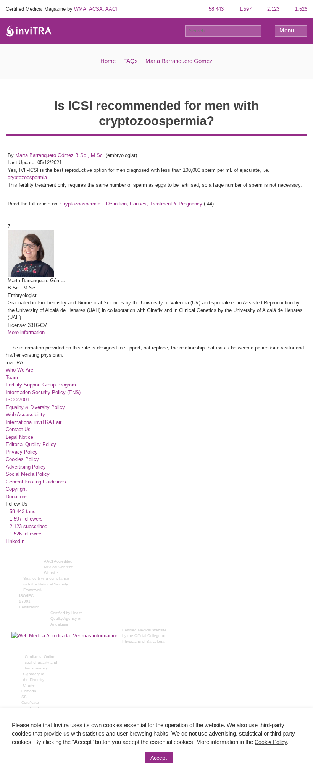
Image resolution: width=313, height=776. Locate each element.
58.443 (215, 9)
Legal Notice (19, 437)
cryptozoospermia (27, 177)
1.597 (245, 9)
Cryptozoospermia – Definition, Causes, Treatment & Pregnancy (131, 204)
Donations (17, 497)
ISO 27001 (17, 400)
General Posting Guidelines (36, 482)
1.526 (300, 9)
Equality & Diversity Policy (35, 407)
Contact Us (18, 429)
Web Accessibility (25, 414)
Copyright (16, 489)
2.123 (272, 9)
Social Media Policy (28, 474)
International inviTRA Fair (33, 422)
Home (108, 61)
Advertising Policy (26, 467)
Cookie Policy (271, 742)
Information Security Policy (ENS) (43, 392)
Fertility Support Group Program (41, 385)
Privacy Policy (22, 452)
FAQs (130, 61)
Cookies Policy (22, 459)
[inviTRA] (29, 30)
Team (12, 377)
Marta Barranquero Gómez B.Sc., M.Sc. (59, 155)
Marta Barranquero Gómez (179, 61)
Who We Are (19, 370)
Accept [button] (158, 758)
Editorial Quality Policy (31, 444)
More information (26, 332)
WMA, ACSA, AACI (95, 9)
